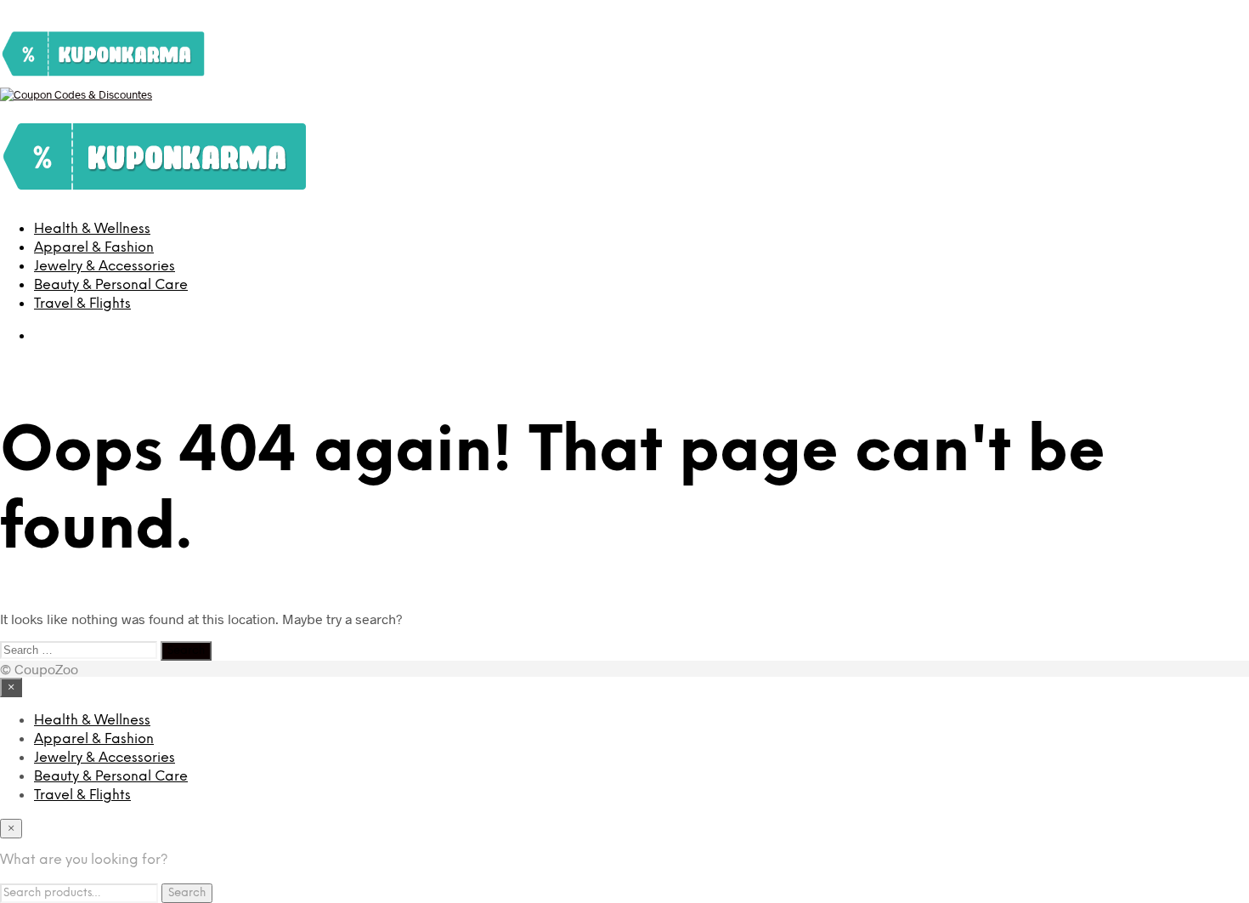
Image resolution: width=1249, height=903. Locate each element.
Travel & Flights (82, 304)
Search (187, 893)
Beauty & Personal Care (111, 285)
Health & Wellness (92, 229)
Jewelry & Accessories (104, 266)
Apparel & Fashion (94, 248)
